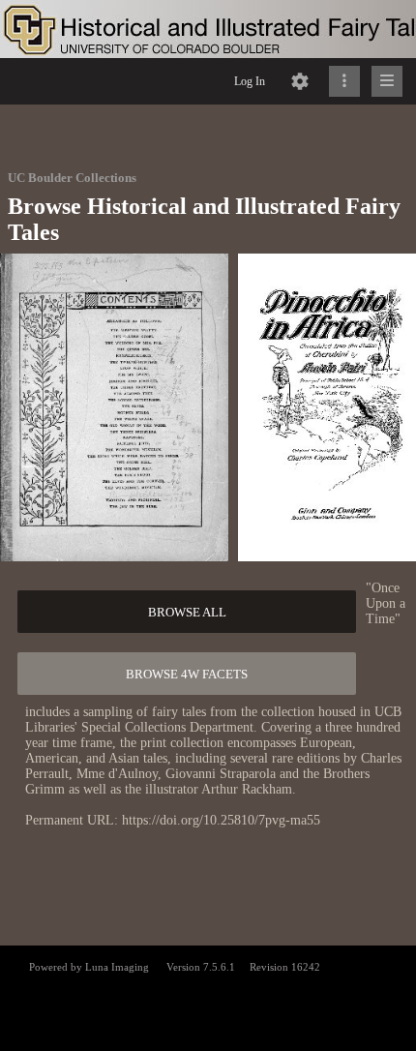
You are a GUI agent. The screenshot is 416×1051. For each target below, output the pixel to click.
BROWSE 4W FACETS (187, 674)
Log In (249, 81)
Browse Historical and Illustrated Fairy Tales (204, 219)
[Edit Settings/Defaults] (300, 81)
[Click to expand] (386, 81)
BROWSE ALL (187, 612)
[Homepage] (208, 29)
